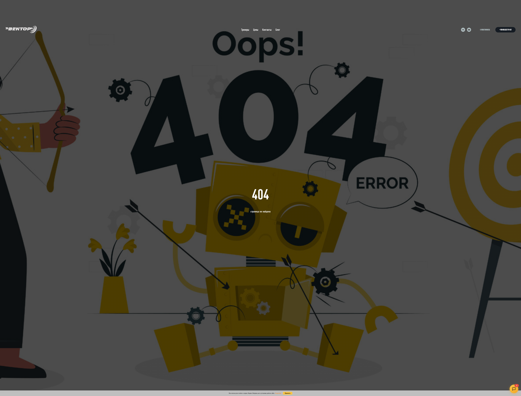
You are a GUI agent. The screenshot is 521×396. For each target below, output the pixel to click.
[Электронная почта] (469, 30)
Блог (278, 29)
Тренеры (245, 29)
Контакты (266, 29)
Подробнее (278, 393)
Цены (255, 29)
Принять (287, 393)
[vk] (463, 30)
